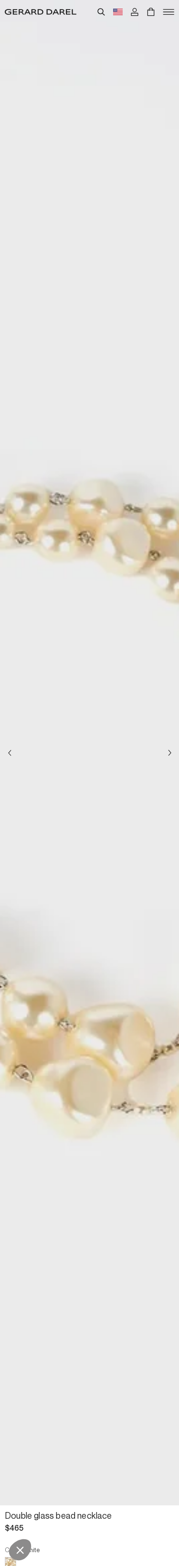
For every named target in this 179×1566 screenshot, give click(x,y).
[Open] (168, 11)
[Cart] (151, 12)
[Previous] (9, 752)
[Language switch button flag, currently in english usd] (118, 12)
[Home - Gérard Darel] (40, 12)
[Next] (169, 752)
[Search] (101, 12)
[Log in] (134, 12)
